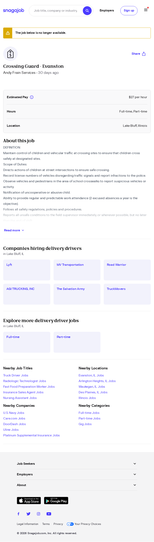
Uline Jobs (10, 429)
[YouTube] (49, 514)
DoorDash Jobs (14, 424)
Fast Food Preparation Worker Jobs (29, 386)
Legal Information (27, 524)
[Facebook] (18, 514)
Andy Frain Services (19, 73)
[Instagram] (38, 514)
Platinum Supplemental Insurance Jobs (31, 435)
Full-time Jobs (89, 412)
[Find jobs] (87, 10)
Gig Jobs (85, 424)
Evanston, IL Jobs (91, 375)
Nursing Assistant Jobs (19, 398)
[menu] (146, 10)
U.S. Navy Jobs (13, 412)
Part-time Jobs (89, 418)
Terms (46, 524)
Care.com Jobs (14, 418)
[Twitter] (28, 514)
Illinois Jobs (87, 398)
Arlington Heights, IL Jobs (97, 381)
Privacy (58, 524)
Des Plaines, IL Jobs (93, 392)
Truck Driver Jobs (15, 375)
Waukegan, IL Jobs (92, 386)
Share (136, 53)
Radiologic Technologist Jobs (24, 381)
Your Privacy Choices (88, 524)
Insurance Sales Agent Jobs (23, 392)
